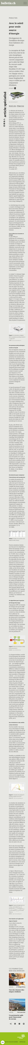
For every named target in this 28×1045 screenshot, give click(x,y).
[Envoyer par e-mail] (4, 126)
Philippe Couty (20, 106)
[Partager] (4, 119)
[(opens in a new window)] (21, 1036)
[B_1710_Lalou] (15, 88)
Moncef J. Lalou (12, 106)
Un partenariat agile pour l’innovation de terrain (16, 1017)
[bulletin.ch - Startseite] (8, 3)
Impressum (22, 1042)
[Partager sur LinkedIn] (4, 121)
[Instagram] (4, 123)
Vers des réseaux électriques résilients (16, 991)
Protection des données (11, 1042)
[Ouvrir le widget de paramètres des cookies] (3, 1042)
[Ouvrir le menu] (25, 3)
